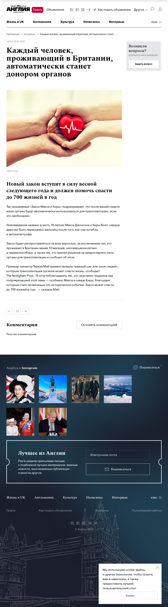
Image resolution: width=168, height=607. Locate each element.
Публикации (13, 34)
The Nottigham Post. (20, 276)
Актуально (29, 34)
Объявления (55, 10)
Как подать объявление (114, 10)
